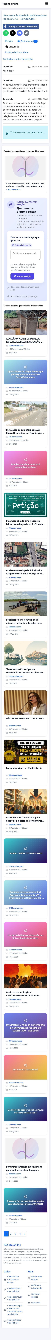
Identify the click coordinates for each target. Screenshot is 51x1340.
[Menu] (46, 4)
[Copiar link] (26, 33)
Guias (7, 1271)
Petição (9, 41)
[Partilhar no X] (13, 33)
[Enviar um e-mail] (20, 33)
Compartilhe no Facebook (23, 26)
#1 (29, 66)
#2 (29, 80)
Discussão (13, 46)
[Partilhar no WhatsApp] (6, 33)
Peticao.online (10, 3)
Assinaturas (28, 41)
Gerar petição (24, 276)
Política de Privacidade (16, 52)
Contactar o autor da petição (18, 59)
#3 (29, 99)
